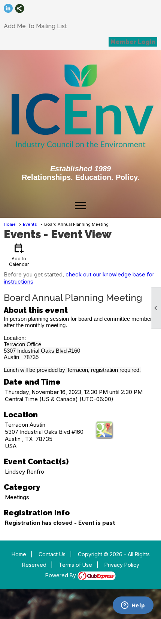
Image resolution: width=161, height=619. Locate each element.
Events (30, 224)
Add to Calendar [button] (19, 254)
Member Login (132, 41)
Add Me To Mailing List (35, 26)
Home (10, 224)
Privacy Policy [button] (121, 565)
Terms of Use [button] (75, 565)
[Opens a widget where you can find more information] (133, 605)
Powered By (61, 575)
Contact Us (52, 554)
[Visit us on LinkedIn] (8, 8)
